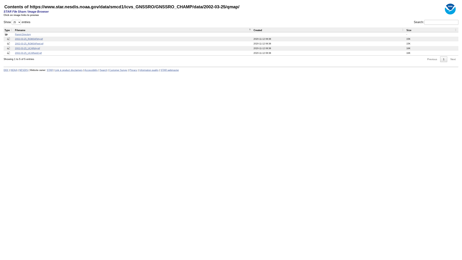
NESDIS (23, 70)
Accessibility (91, 70)
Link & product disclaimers (69, 70)
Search (103, 70)
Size (408, 30)
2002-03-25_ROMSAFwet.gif (29, 43)
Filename (20, 30)
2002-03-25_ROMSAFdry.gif (29, 39)
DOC (6, 70)
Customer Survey (118, 70)
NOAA (14, 70)
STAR (50, 70)
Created (258, 30)
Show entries (17, 22)
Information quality (149, 70)
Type (7, 30)
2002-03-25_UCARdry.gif (27, 48)
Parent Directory (23, 34)
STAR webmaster (170, 70)
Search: (419, 22)
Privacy (133, 70)
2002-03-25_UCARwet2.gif (28, 53)
